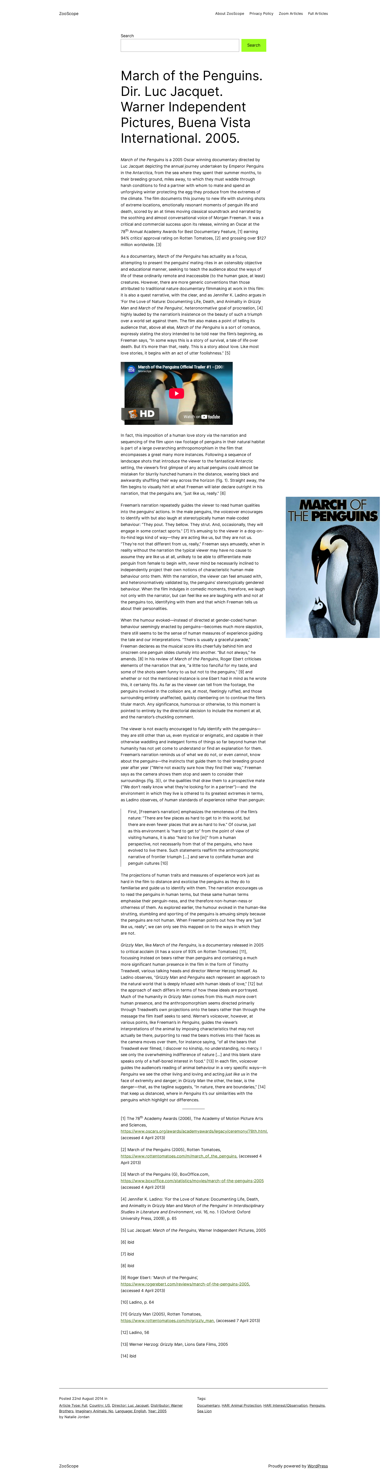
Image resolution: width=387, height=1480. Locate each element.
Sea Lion (204, 1411)
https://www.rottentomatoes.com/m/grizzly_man (167, 1320)
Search (127, 35)
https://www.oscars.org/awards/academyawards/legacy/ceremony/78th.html (194, 1131)
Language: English (130, 1411)
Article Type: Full (73, 1405)
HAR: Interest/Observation (285, 1405)
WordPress (317, 1466)
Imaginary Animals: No (94, 1411)
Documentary (208, 1405)
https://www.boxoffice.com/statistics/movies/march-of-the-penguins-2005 (192, 1180)
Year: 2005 (157, 1411)
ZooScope (68, 13)
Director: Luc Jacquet (130, 1405)
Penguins (317, 1405)
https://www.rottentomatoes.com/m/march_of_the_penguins (178, 1156)
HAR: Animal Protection (241, 1405)
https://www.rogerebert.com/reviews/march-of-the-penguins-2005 (185, 1284)
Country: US (99, 1405)
